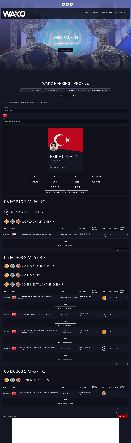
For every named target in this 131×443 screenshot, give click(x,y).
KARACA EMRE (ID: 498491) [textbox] (12, 121)
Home (86, 13)
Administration (107, 13)
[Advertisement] (65, 430)
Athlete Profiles (32, 90)
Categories (55, 90)
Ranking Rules (100, 90)
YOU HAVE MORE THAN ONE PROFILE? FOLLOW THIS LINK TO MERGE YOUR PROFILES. (26, 102)
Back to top (123, 416)
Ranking (95, 13)
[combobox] (65, 111)
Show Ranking (65, 50)
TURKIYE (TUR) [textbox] (8, 110)
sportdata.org (121, 13)
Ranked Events (78, 90)
